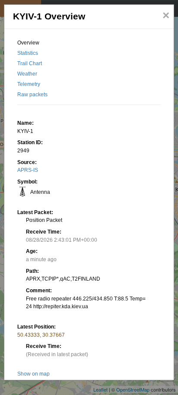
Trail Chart (29, 63)
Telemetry (28, 84)
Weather (27, 74)
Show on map (33, 374)
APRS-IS (27, 170)
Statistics (27, 53)
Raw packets (32, 95)
